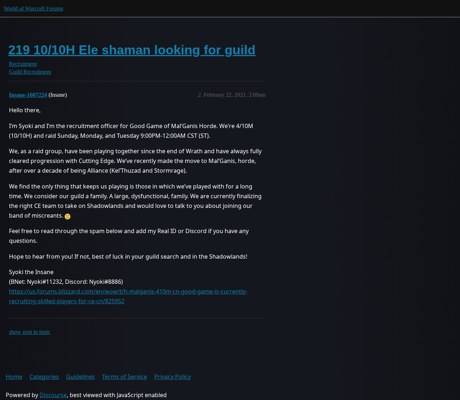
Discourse (53, 395)
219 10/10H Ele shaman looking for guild (132, 49)
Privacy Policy (172, 377)
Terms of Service (124, 377)
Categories (44, 377)
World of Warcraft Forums (33, 8)
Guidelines (80, 377)
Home (14, 377)
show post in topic (29, 332)
